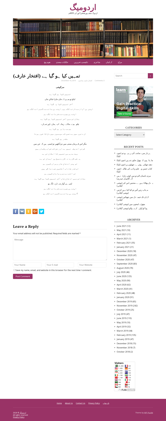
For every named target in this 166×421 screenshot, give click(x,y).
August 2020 (123, 268)
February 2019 (124, 335)
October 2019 (123, 309)
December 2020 (124, 251)
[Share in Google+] (35, 211)
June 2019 (121, 318)
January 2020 (123, 297)
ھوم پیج (47, 62)
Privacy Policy (94, 403)
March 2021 (122, 238)
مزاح (120, 62)
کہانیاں (109, 62)
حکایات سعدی (62, 62)
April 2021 (121, 234)
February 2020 (124, 293)
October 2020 (123, 259)
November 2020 (124, 255)
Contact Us (80, 403)
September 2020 (125, 263)
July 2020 (121, 272)
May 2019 (121, 322)
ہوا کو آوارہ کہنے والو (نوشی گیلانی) (132, 208)
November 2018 (124, 347)
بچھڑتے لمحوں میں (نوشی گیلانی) (131, 204)
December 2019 (124, 301)
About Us (69, 403)
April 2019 (121, 326)
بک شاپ (106, 403)
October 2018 (123, 351)
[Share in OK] (28, 211)
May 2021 (121, 230)
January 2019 (123, 339)
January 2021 (123, 247)
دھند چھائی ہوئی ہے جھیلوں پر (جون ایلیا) (134, 164)
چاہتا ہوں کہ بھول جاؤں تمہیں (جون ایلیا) (135, 160)
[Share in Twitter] (41, 211)
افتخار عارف (88, 80)
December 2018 (124, 343)
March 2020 (122, 288)
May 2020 (121, 280)
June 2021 (121, 226)
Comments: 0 (99, 80)
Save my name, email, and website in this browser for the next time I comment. (54, 270)
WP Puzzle (148, 412)
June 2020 (121, 276)
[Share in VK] (22, 211)
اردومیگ (83, 7)
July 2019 (121, 314)
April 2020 (121, 284)
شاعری (97, 62)
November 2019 (124, 305)
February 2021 (124, 242)
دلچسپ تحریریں (81, 62)
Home (59, 403)
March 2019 (122, 330)
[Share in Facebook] (15, 211)
